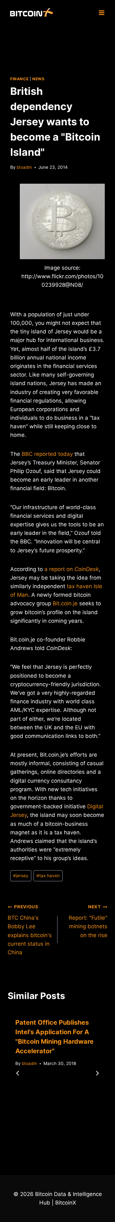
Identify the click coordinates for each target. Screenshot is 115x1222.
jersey (20, 875)
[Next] (97, 1073)
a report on (71, 569)
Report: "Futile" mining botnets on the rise (88, 921)
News (38, 78)
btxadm (24, 167)
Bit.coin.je (65, 603)
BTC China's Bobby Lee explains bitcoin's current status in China (30, 929)
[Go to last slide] (18, 1073)
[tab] (44, 1141)
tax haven (48, 875)
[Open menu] (101, 12)
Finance (19, 78)
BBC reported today (47, 454)
